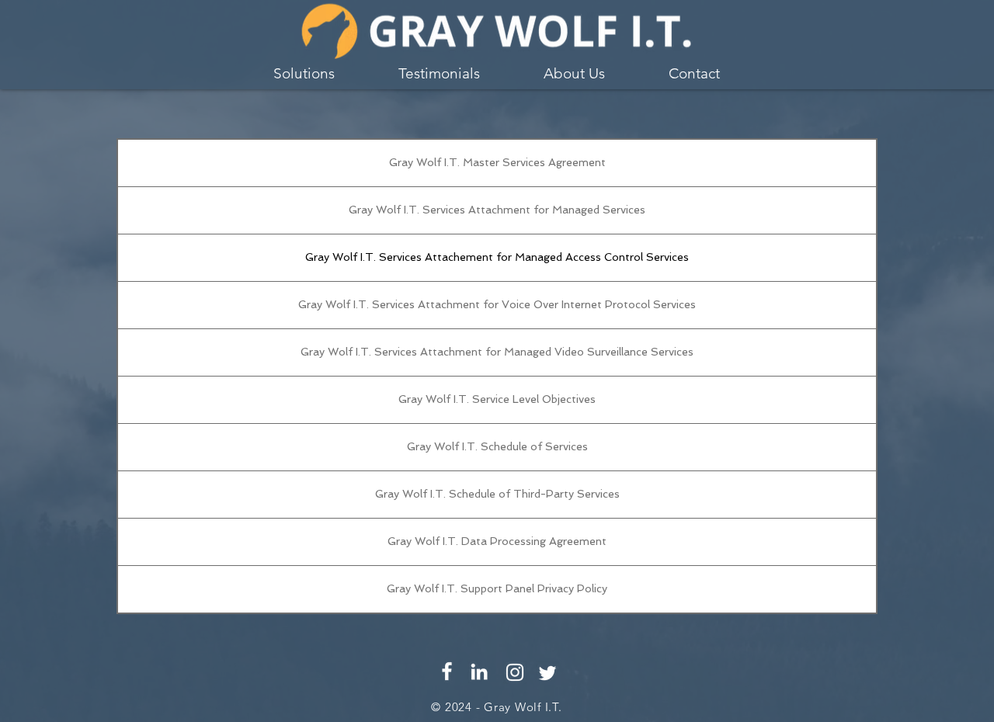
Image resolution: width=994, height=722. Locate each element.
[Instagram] (515, 672)
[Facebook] (447, 671)
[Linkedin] (479, 671)
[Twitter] (547, 673)
